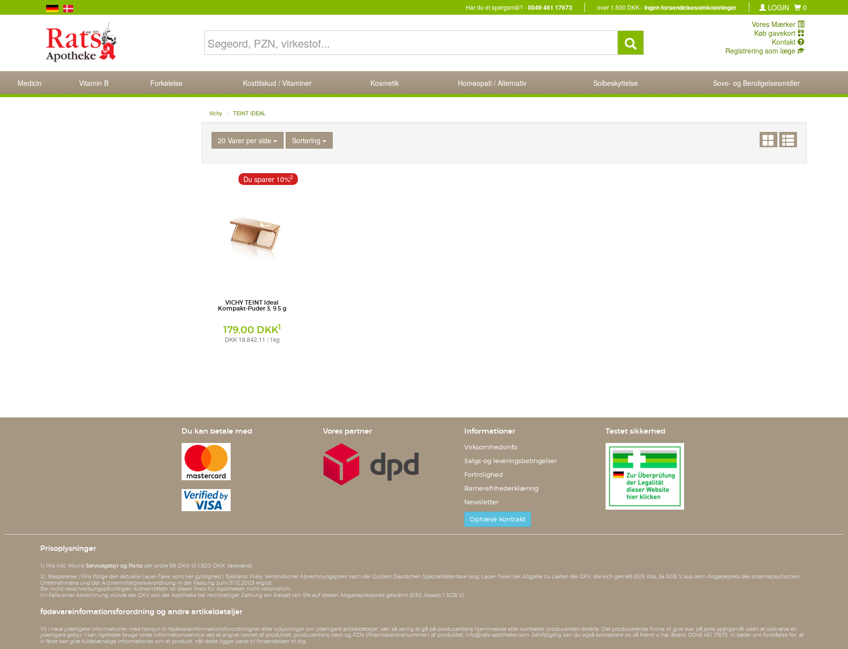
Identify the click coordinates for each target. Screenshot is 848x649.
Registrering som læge (761, 50)
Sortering (307, 140)
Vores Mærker (774, 24)
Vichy (215, 113)
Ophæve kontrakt (498, 519)
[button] (800, 7)
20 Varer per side (245, 140)
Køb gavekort (775, 33)
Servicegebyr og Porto (114, 565)
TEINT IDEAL (249, 113)
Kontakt (784, 42)
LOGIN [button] (777, 7)
